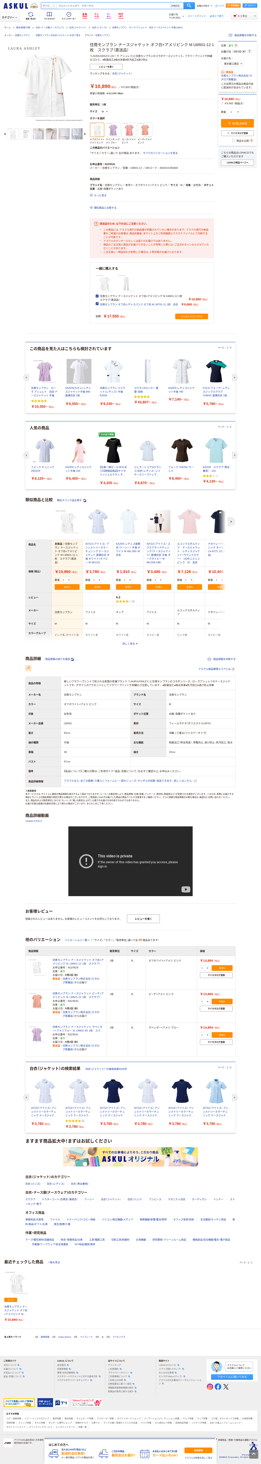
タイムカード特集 (84, 1418)
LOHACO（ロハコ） (167, 1365)
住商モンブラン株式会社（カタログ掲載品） (236, 77)
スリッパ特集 (24, 1423)
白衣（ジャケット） (77, 27)
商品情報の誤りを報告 (57, 659)
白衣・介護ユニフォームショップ (225, 1423)
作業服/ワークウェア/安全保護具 (50, 1244)
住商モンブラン (22, 35)
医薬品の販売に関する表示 (121, 1391)
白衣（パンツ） (134, 1199)
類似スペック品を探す (70, 500)
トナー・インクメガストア (37, 1418)
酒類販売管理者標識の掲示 (121, 1388)
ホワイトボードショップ (129, 1418)
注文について (10, 1365)
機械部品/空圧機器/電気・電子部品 (211, 1239)
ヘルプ (221, 6)
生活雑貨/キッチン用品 (213, 1219)
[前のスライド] (5, 134)
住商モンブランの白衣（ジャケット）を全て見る (58, 35)
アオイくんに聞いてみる (232, 1376)
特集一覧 (82, 1427)
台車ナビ (95, 1423)
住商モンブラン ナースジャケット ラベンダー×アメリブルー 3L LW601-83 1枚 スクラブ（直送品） (78, 1028)
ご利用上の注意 (115, 1380)
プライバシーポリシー (118, 1373)
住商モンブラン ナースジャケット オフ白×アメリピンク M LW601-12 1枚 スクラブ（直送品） (16, 1310)
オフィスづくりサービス (40, 1427)
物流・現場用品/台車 (72, 1239)
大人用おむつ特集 (163, 1423)
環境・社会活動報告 (66, 1373)
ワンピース (155, 1199)
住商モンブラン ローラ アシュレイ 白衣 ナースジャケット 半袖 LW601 (147, 27)
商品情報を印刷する (245, 35)
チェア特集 (188, 1418)
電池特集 (68, 1418)
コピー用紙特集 (13, 1418)
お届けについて (11, 1369)
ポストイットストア (16, 1427)
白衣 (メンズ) (32, 1183)
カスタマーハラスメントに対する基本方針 (77, 1376)
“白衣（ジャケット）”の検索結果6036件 (106, 1069)
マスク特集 (146, 1423)
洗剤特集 (10, 1423)
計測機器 (141, 1239)
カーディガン (199, 1199)
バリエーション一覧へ (77, 940)
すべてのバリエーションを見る (160, 153)
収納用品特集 (181, 1423)
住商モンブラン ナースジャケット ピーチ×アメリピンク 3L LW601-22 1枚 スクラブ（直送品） (78, 995)
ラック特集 (202, 1418)
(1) (133, 601)
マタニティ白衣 (176, 1199)
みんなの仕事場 (166, 1373)
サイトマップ (114, 1365)
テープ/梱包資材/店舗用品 (39, 1239)
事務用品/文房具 (34, 1219)
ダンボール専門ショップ (60, 1423)
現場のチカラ (81, 1423)
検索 (189, 5)
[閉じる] (216, 1439)
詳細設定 (175, 6)
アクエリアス (119, 1337)
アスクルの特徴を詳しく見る (198, 1458)
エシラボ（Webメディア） (170, 1376)
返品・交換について (13, 1376)
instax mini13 (64, 1337)
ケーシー (89, 1199)
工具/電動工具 (97, 1239)
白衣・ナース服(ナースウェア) (50, 27)
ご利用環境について (117, 1376)
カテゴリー (8, 17)
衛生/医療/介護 (23, 27)
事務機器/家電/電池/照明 (153, 1219)
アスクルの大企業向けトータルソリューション (180, 1382)
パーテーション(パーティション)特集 (162, 1418)
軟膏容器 (45, 1337)
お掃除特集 (247, 1418)
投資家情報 (62, 1369)
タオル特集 (39, 1423)
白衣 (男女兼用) (79, 1183)
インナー (218, 1199)
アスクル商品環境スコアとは (214, 669)
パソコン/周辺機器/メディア (117, 1219)
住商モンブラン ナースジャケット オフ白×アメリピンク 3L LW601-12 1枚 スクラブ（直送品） (78, 962)
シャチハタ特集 (198, 1423)
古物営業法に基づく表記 (119, 1384)
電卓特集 (57, 1418)
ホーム (7, 27)
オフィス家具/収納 (183, 1219)
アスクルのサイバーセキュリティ (73, 1380)
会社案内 (61, 1365)
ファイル (55, 1219)
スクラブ (30, 1199)
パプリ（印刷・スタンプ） (170, 1369)
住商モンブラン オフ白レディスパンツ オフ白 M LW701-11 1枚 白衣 (139, 304)
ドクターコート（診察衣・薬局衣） (60, 1199)
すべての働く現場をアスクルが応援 (120, 1423)
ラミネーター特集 (105, 1418)
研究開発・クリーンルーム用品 (169, 1239)
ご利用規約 (113, 1369)
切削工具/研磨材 (120, 1239)
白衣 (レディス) (99, 27)
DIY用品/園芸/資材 (85, 1244)
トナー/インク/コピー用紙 (81, 1219)
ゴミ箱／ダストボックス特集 (225, 1418)
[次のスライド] (85, 134)
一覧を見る (54, 1262)
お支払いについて (12, 1373)
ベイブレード (86, 1337)
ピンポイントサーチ (65, 1427)
